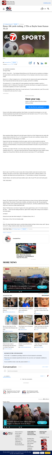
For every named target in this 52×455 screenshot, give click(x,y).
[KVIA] (10, 8)
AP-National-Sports (16, 229)
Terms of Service (18, 431)
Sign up (46, 366)
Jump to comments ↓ (7, 232)
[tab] (7, 376)
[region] (26, 382)
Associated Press (7, 62)
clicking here (7, 359)
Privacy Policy (18, 433)
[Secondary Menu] (4, 8)
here (29, 361)
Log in (43, 366)
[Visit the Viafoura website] (46, 399)
